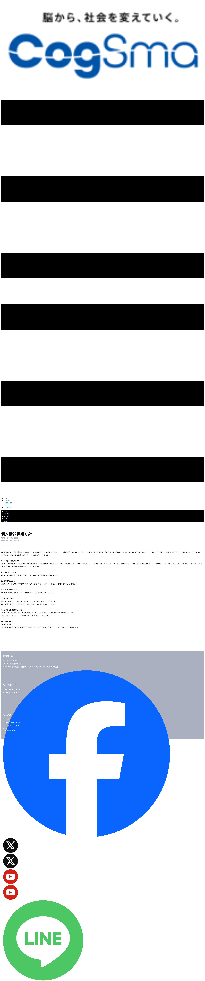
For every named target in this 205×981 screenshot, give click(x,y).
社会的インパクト (9, 728)
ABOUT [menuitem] (7, 500)
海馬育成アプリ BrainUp (11, 693)
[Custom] (43, 980)
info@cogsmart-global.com (12, 664)
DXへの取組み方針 (9, 731)
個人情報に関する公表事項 (11, 722)
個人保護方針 (7, 719)
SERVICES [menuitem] (8, 503)
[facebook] (86, 837)
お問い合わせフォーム (10, 660)
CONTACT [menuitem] (8, 507)
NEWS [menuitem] (7, 505)
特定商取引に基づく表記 (11, 725)
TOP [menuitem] (6, 498)
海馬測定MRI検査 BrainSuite (12, 689)
